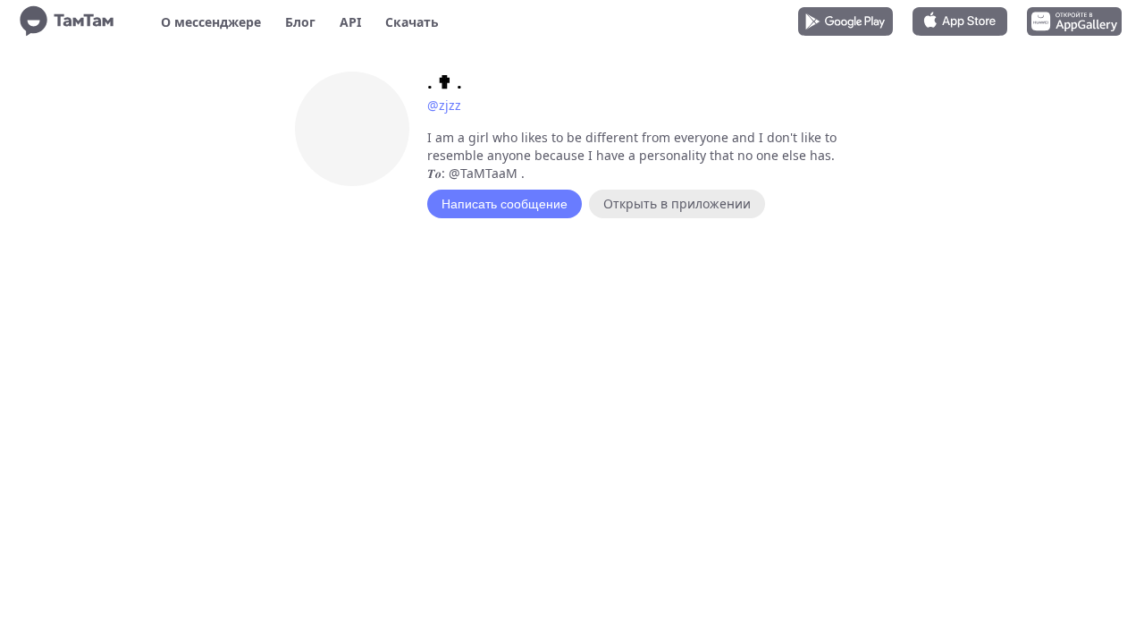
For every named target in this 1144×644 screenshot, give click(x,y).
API (350, 21)
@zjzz (444, 105)
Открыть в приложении (677, 203)
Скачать (412, 21)
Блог (300, 21)
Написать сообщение (505, 204)
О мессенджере (211, 21)
